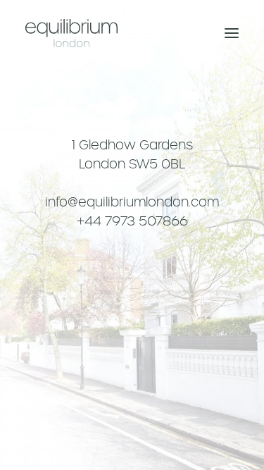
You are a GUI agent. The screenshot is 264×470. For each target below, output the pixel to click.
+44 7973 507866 (132, 221)
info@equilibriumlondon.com (132, 202)
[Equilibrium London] (71, 33)
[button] (231, 33)
